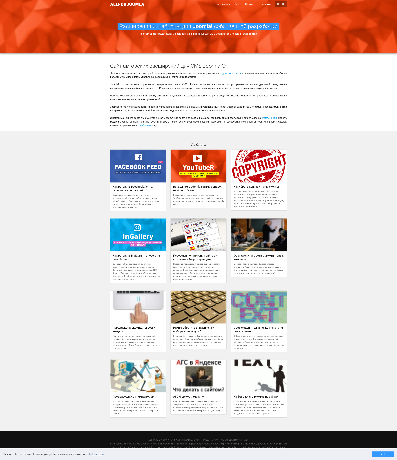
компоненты (269, 117)
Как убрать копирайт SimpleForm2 (256, 186)
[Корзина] (278, 3)
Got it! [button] (383, 454)
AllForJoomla (127, 4)
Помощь (250, 4)
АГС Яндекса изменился (189, 396)
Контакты (265, 4)
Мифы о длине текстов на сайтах (256, 396)
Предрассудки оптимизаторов (133, 396)
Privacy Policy (226, 440)
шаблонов (145, 125)
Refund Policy (241, 440)
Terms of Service (209, 440)
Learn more (98, 454)
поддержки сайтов (231, 73)
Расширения (223, 4)
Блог (238, 4)
